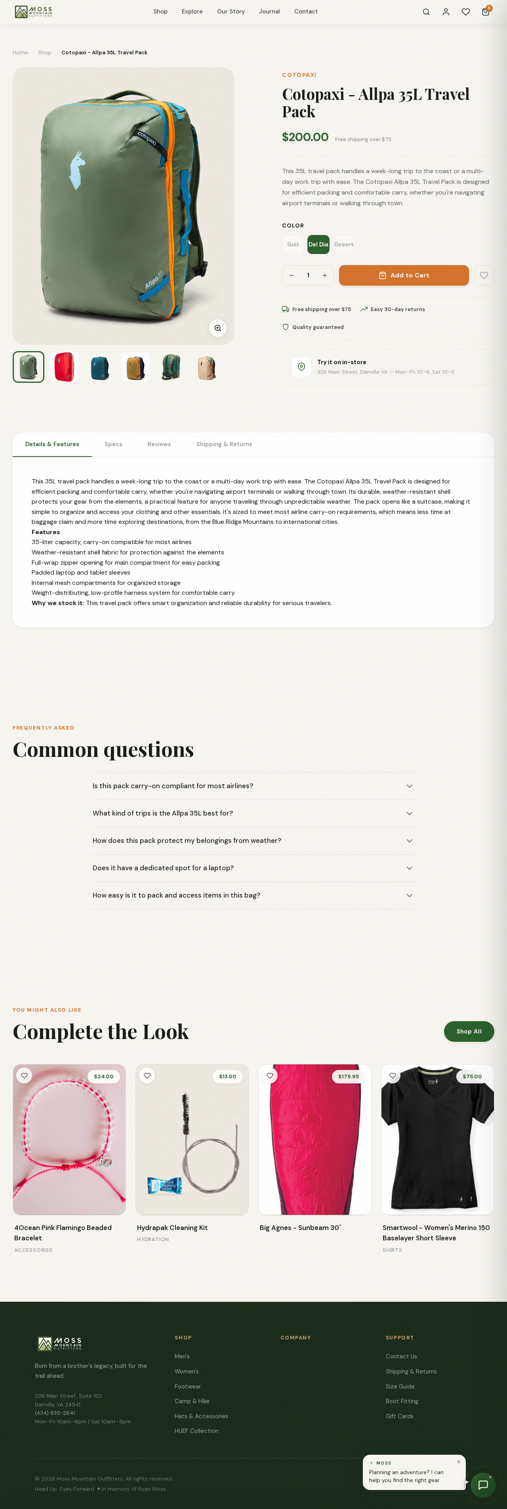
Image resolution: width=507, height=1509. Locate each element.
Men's (182, 1356)
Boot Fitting (402, 1401)
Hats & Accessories (201, 1416)
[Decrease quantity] (291, 275)
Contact (306, 11)
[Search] (426, 12)
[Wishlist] (466, 12)
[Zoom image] (218, 328)
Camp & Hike (192, 1401)
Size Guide (400, 1387)
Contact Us (401, 1356)
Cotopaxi (299, 74)
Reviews (159, 444)
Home (20, 52)
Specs (113, 444)
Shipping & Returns (224, 444)
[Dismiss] (458, 1462)
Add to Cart (410, 275)
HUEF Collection (196, 1431)
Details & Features (52, 444)
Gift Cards (400, 1416)
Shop (160, 11)
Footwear (188, 1387)
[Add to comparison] (24, 1203)
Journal (269, 11)
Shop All (469, 1031)
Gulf (293, 244)
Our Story (231, 11)
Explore (192, 11)
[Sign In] (446, 12)
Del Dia (318, 244)
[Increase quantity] (325, 275)
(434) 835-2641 (55, 1413)
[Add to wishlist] (484, 275)
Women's (187, 1371)
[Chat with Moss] (483, 1485)
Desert (344, 244)
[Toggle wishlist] (24, 1075)
